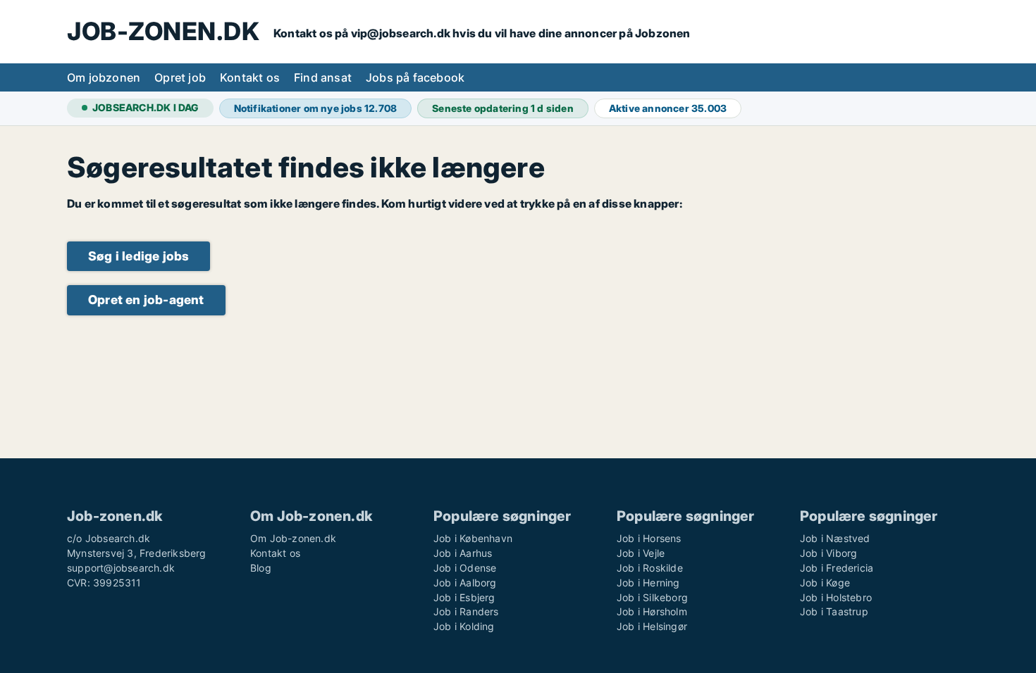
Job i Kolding (464, 626)
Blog (260, 568)
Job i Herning (648, 583)
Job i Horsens (649, 538)
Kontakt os (250, 77)
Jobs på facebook (415, 77)
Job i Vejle (641, 553)
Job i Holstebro (836, 597)
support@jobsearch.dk (121, 568)
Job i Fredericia (836, 568)
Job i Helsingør (652, 626)
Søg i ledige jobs (138, 256)
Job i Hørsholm (652, 611)
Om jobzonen (103, 77)
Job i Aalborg (465, 583)
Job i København (472, 538)
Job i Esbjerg (464, 597)
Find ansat (323, 77)
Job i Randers (466, 611)
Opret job (180, 77)
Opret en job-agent (146, 299)
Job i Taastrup (834, 611)
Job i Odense (464, 568)
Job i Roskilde (650, 568)
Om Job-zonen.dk (293, 538)
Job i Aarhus (462, 553)
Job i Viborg (828, 553)
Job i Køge (825, 583)
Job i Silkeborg (652, 597)
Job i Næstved (835, 538)
